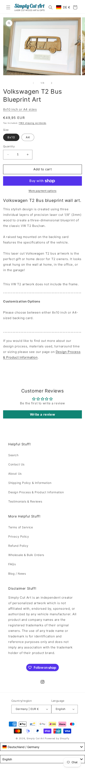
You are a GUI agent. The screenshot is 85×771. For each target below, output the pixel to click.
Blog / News (17, 573)
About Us (15, 473)
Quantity (9, 146)
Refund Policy (18, 545)
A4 (28, 137)
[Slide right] (51, 83)
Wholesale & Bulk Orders (26, 555)
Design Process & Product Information (36, 492)
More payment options (43, 190)
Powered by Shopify (57, 738)
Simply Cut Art (35, 738)
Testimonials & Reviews (25, 501)
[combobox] (42, 747)
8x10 (11, 137)
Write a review (42, 414)
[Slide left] (33, 83)
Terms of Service (20, 527)
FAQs (12, 564)
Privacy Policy (18, 536)
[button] (8, 7)
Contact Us (16, 464)
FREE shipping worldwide (32, 123)
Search (13, 455)
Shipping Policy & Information (29, 482)
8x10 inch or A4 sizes (20, 109)
